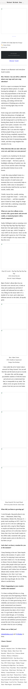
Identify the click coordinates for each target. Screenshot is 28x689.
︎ (14, 36)
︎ (5, 2)
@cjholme (19, 634)
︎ (4, 2)
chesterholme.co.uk (7, 634)
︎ (12, 36)
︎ (23, 2)
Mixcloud (9, 2)
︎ (15, 36)
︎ (0, 2)
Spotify (17, 60)
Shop (20, 2)
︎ (2, 2)
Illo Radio (15, 2)
